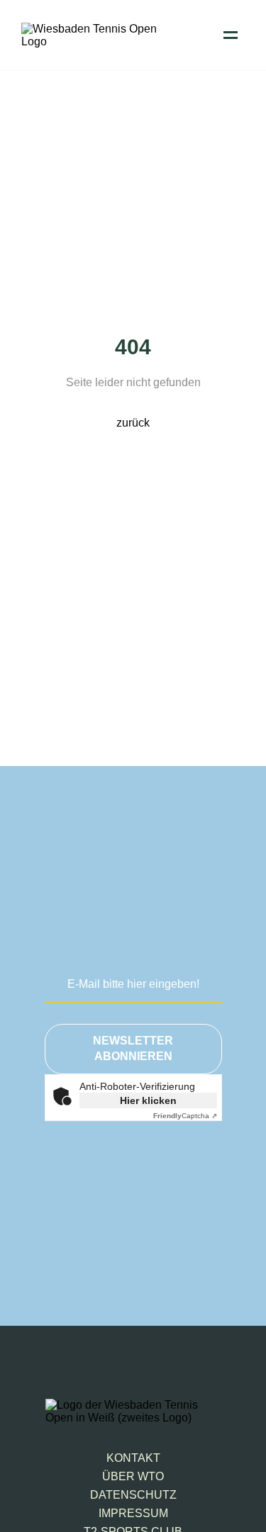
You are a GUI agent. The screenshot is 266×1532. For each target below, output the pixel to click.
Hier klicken (148, 1100)
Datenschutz (133, 1495)
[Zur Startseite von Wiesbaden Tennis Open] (92, 41)
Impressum (133, 1513)
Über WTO (133, 1476)
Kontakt (133, 1458)
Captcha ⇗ (185, 1116)
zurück (133, 423)
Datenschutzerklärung (142, 1226)
